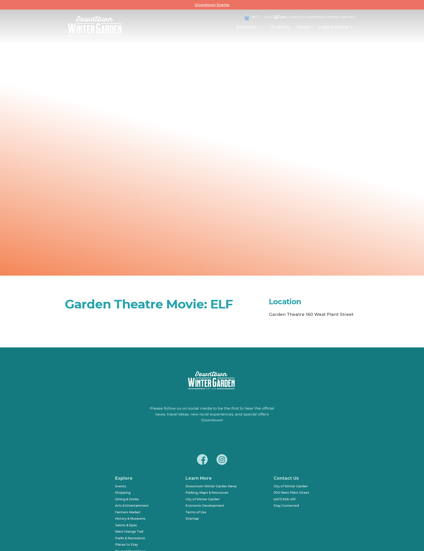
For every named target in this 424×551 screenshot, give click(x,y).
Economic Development (205, 505)
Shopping (123, 492)
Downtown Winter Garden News (211, 486)
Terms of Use (196, 512)
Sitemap (192, 518)
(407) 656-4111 (284, 499)
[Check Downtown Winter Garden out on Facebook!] (202, 460)
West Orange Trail (129, 531)
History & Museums (130, 518)
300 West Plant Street (291, 492)
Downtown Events (212, 4)
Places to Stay (126, 544)
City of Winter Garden (203, 499)
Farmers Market (127, 512)
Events (280, 27)
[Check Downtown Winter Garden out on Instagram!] (222, 460)
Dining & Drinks (127, 499)
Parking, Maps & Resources (207, 492)
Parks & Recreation (130, 538)
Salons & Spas (126, 525)
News (304, 27)
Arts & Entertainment (132, 505)
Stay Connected (286, 505)
